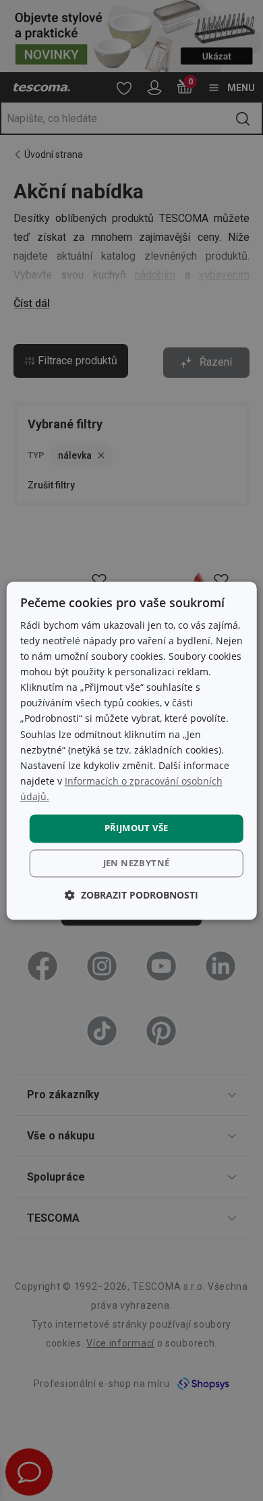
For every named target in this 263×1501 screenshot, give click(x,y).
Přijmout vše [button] (137, 828)
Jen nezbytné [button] (136, 863)
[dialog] (132, 750)
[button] (131, 895)
